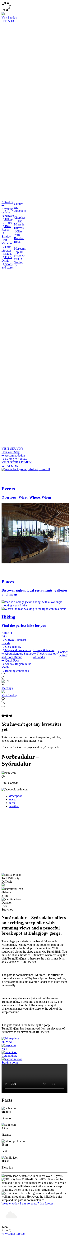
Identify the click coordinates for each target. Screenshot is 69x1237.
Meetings (7, 688)
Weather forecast (14, 1233)
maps (12, 799)
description (15, 796)
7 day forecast (45, 1203)
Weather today (11, 1203)
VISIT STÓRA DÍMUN (17, 462)
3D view (7, 1041)
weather (14, 806)
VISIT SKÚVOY (12, 448)
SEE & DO (9, 21)
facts (12, 802)
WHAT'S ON (10, 465)
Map (4, 1048)
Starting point (10, 1062)
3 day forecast (28, 1203)
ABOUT (7, 633)
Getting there (9, 1055)
